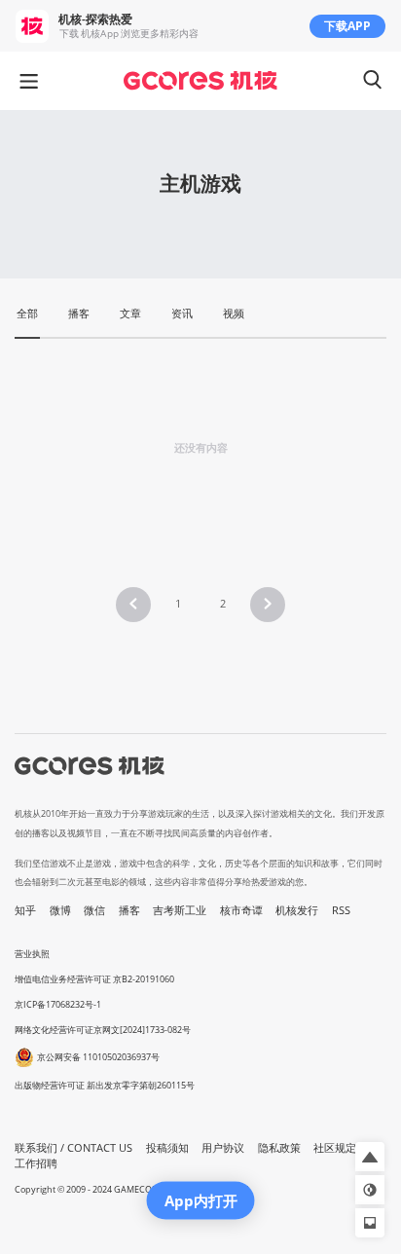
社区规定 (334, 1148)
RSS (341, 910)
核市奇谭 (241, 910)
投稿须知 (167, 1148)
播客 (129, 910)
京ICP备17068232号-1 (58, 1004)
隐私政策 (279, 1148)
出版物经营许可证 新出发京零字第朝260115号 (105, 1085)
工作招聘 (36, 1163)
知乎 (25, 910)
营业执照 (32, 953)
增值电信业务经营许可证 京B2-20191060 (94, 979)
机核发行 (296, 910)
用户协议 (222, 1148)
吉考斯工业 (179, 910)
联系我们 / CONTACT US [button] (73, 1148)
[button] (133, 604)
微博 (60, 910)
